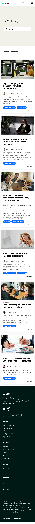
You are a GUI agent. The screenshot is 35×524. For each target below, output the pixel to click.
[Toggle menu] (32, 3)
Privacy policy (7, 518)
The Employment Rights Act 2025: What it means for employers (16, 141)
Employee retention (9, 107)
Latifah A (8, 312)
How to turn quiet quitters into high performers (15, 254)
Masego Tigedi (26, 205)
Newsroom (6, 489)
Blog (4, 486)
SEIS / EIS (5, 431)
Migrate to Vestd (7, 437)
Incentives (7, 221)
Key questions (7, 471)
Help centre (6, 468)
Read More (29, 110)
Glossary (5, 455)
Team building (22, 107)
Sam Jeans (9, 366)
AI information (7, 458)
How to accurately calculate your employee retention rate (17, 359)
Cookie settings (17, 518)
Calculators (6, 446)
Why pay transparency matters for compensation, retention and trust (16, 197)
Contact (5, 492)
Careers (5, 484)
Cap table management (9, 425)
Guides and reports (8, 449)
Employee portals (8, 434)
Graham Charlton (10, 93)
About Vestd (6, 481)
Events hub (6, 452)
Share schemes (7, 428)
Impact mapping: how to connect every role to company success (14, 85)
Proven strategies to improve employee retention (17, 305)
